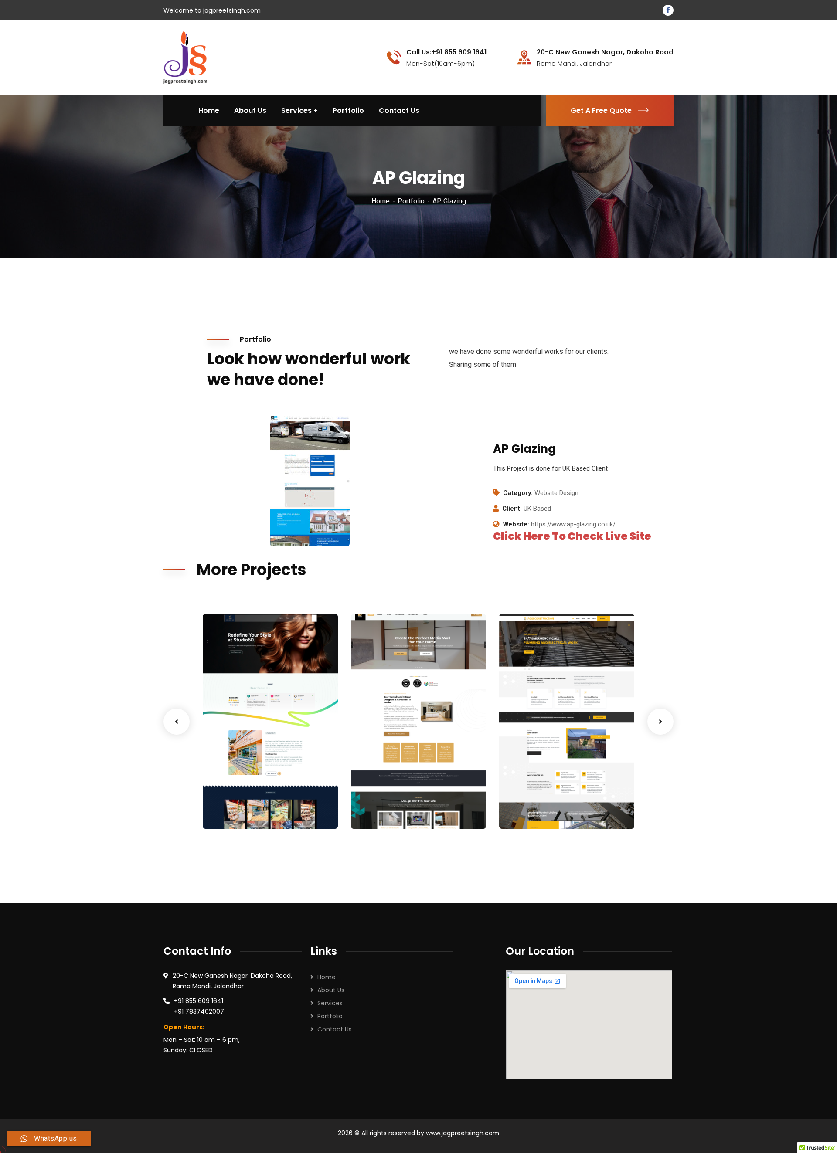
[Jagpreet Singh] (185, 57)
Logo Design (384, 811)
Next (660, 722)
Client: (512, 508)
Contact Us (334, 1029)
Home (380, 201)
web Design (234, 811)
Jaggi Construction (552, 798)
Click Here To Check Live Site (572, 536)
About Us (330, 990)
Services (330, 1003)
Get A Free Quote (601, 110)
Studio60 (234, 798)
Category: (518, 493)
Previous (176, 722)
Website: (516, 524)
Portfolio (411, 201)
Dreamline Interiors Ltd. (404, 793)
